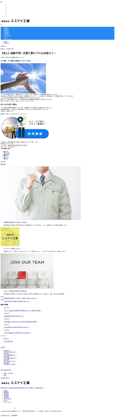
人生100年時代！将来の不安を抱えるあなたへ (16, 301)
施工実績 (9, 7)
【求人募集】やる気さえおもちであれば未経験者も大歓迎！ (21, 321)
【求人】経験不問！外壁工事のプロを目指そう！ (17, 332)
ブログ (9, 14)
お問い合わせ (10, 12)
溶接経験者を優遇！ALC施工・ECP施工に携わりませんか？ (20, 298)
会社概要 (9, 11)
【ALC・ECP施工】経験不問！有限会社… (15, 291)
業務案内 (9, 6)
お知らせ (3, 161)
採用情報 (9, 9)
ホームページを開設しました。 (12, 248)
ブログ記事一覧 (8, 341)
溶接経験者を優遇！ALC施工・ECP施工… (15, 222)
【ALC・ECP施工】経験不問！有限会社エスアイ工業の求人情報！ (22, 310)
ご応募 (7, 111)
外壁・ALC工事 (8, 373)
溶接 (5, 375)
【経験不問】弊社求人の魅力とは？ (14, 316)
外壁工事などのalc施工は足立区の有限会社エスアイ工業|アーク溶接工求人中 (22, 387)
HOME (9, 4)
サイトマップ (10, 16)
